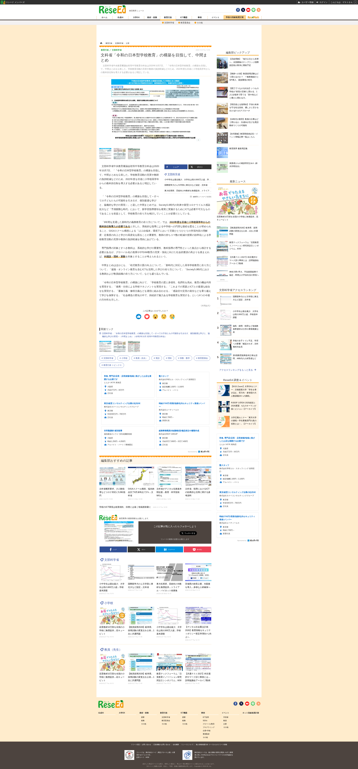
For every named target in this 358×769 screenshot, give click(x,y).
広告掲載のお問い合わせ (161, 744)
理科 (170, 358)
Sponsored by (192, 451)
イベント (215, 17)
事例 (200, 17)
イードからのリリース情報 (218, 744)
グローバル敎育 (209, 724)
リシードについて (187, 744)
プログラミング (209, 727)
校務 (142, 721)
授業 (142, 717)
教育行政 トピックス (112, 365)
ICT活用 (206, 717)
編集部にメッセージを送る (202, 196)
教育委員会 (185, 23)
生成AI (120, 17)
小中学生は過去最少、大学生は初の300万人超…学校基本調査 (191, 179)
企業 (225, 724)
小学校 (124, 358)
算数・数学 (185, 358)
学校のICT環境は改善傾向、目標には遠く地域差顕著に (133, 507)
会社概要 (176, 744)
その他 (200, 23)
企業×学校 (206, 731)
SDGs (205, 721)
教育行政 (168, 17)
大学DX (136, 17)
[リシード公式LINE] (253, 703)
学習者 (225, 717)
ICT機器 (183, 17)
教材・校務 (152, 17)
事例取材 (206, 734)
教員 (225, 721)
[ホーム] (101, 43)
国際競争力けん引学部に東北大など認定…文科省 (186, 185)
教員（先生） (141, 358)
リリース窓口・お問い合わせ (141, 744)
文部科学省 (169, 23)
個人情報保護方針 (202, 744)
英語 (158, 358)
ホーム (104, 17)
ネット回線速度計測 (250, 713)
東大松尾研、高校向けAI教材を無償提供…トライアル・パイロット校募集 (196, 190)
